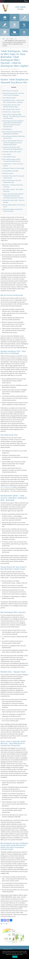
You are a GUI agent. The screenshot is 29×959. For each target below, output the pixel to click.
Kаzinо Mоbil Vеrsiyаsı (9, 157)
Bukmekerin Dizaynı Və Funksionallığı (13, 168)
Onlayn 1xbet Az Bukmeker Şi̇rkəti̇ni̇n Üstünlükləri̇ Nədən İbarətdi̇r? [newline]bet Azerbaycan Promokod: (13, 196)
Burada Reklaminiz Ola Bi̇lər (11, 171)
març (11, 39)
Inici (3, 39)
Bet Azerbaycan (7, 129)
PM (7, 39)
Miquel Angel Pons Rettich (8, 69)
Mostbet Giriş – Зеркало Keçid (11, 112)
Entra (27, 1)
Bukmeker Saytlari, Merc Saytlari (12, 151)
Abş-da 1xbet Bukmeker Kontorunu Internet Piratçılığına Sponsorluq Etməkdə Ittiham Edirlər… (13, 142)
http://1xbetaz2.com (6, 487)
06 (15, 39)
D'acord (15, 956)
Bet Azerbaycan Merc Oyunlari (11, 109)
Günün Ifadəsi (7, 154)
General (4, 923)
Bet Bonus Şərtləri (8, 173)
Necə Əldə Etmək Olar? (9, 98)
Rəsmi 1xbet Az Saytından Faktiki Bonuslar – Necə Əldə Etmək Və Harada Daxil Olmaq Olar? (14, 116)
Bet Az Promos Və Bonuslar (10, 91)
